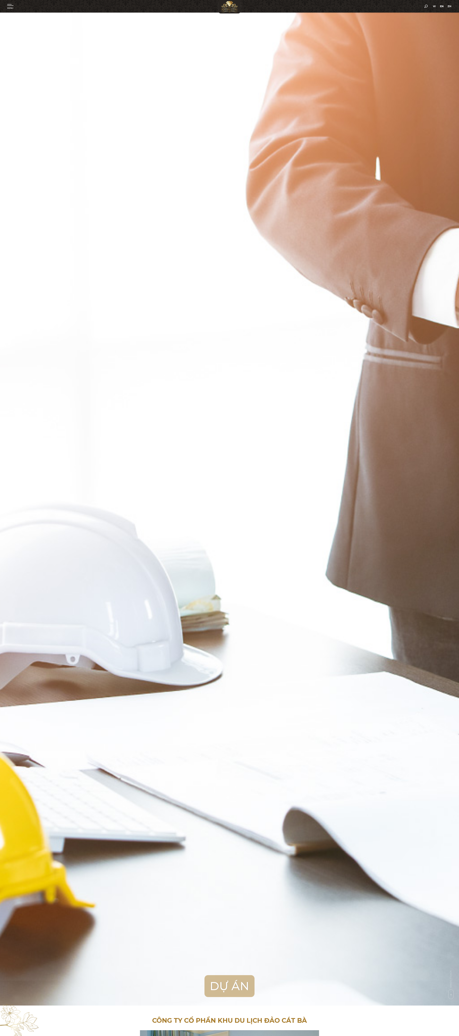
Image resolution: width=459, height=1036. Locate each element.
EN (442, 6)
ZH (449, 6)
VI (434, 6)
